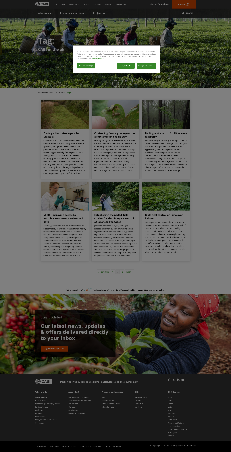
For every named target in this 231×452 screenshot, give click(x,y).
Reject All (126, 66)
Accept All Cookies (146, 66)
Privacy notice (97, 59)
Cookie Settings (86, 66)
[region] (116, 59)
